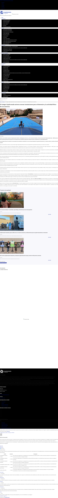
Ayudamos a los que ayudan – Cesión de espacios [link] (10, 46)
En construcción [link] (5, 78)
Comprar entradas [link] (2, 0)
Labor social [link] (3, 45)
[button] (3, 2)
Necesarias (2, 448)
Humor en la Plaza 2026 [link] (6, 54)
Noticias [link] (3, 101)
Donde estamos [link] (7, 0)
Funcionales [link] (2, 472)
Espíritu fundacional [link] (6, 22)
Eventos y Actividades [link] (5, 53)
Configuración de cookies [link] (4, 432)
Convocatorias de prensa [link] (7, 95)
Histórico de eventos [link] (6, 62)
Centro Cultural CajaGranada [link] (7, 29)
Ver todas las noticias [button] (3, 262)
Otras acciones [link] (5, 51)
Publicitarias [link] (2, 486)
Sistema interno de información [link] (6, 428)
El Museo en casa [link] (5, 80)
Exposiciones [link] (3, 63)
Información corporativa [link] (6, 26)
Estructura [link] (4, 25)
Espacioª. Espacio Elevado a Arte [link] (8, 79)
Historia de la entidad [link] (6, 21)
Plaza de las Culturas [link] (6, 34)
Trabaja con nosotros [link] (5, 405)
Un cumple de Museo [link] (6, 75)
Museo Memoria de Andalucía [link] (7, 30)
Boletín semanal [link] (5, 96)
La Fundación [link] (3, 18)
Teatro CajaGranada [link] (6, 33)
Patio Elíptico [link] (5, 37)
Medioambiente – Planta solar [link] (7, 49)
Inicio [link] (2, 17)
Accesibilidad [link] (3, 401)
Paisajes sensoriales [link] (6, 76)
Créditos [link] (3, 403)
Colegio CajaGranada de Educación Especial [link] (9, 41)
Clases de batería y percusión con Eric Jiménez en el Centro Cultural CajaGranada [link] (15, 47)
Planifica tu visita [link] (5, 67)
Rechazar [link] (9, 432)
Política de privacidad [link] (5, 425)
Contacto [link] (11, 0)
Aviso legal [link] (3, 422)
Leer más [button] (49, 214)
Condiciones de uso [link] (4, 424)
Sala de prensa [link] (4, 92)
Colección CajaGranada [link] (6, 74)
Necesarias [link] (1, 447)
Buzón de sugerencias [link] (5, 404)
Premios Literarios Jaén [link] (6, 58)
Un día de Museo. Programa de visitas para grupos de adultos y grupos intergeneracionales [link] (16, 72)
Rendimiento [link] (2, 477)
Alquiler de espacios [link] (6, 43)
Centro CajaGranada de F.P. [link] (7, 42)
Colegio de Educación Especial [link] (7, 50)
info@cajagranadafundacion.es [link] (4, 394)
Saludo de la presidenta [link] (6, 20)
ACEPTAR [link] (12, 432)
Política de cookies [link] (4, 426)
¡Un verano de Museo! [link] (6, 66)
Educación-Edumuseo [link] (6, 71)
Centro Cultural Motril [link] (6, 38)
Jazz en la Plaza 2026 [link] (6, 55)
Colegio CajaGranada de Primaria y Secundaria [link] (10, 39)
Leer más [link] (8, 431)
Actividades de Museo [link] (6, 70)
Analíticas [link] (1, 481)
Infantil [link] (3, 82)
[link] (6, 14)
